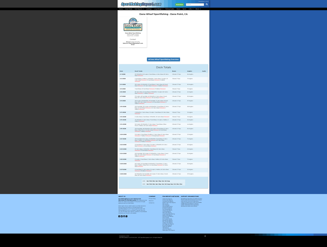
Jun (163, 181)
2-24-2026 (123, 153)
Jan (148, 181)
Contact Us (151, 202)
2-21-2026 (123, 138)
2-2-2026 (123, 78)
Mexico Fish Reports (167, 215)
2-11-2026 (123, 112)
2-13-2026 (123, 119)
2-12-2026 (123, 116)
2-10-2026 (123, 106)
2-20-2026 (123, 134)
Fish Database (165, 205)
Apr (157, 181)
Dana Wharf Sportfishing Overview (164, 59)
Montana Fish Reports (167, 216)
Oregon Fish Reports (167, 222)
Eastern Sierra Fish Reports (169, 202)
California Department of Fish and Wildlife (191, 202)
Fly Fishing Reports (167, 208)
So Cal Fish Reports (167, 225)
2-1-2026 (122, 74)
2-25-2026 (123, 159)
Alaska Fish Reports (167, 198)
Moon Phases (165, 217)
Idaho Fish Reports (167, 212)
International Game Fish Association (190, 201)
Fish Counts (165, 203)
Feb (150, 181)
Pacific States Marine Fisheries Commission (191, 199)
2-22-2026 (123, 144)
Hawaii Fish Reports (167, 210)
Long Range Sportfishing (168, 214)
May (160, 181)
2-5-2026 (123, 88)
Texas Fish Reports (166, 226)
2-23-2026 (123, 149)
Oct (175, 184)
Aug (168, 181)
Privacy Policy (152, 198)
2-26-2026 (123, 163)
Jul (165, 181)
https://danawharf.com (136, 43)
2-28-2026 (123, 174)
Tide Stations (165, 227)
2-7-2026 (123, 96)
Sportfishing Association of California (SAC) (191, 198)
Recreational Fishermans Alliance (189, 206)
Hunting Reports (166, 211)
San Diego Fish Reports (168, 224)
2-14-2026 (123, 124)
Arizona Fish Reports (167, 200)
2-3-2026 (123, 84)
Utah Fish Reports (166, 229)
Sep (171, 184)
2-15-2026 (123, 128)
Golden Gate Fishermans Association (190, 204)
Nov (178, 184)
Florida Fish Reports (167, 207)
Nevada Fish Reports (167, 220)
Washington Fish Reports (168, 230)
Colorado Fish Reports (167, 201)
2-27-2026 (123, 169)
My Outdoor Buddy (167, 219)
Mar (154, 181)
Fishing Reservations (167, 206)
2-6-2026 (123, 92)
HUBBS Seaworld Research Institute (189, 203)
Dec (181, 184)
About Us (151, 200)
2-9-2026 (123, 100)
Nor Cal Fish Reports (167, 221)
